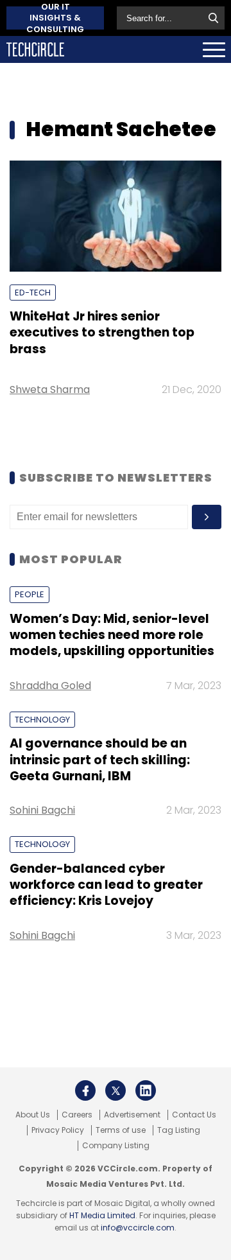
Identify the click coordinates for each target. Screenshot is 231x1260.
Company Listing (116, 1146)
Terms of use (121, 1130)
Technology (42, 719)
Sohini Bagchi (42, 810)
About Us (32, 1115)
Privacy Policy (57, 1130)
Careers (77, 1115)
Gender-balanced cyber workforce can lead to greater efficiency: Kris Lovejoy (106, 885)
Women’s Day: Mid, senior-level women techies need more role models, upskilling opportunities (112, 635)
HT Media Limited (102, 1215)
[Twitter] (115, 1090)
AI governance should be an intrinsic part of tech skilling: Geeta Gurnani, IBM (100, 760)
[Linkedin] (145, 1090)
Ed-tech (33, 292)
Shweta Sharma (50, 389)
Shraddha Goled (50, 685)
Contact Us (194, 1115)
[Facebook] (85, 1090)
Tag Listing (178, 1130)
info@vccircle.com (138, 1227)
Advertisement (132, 1115)
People (29, 594)
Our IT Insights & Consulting (55, 18)
